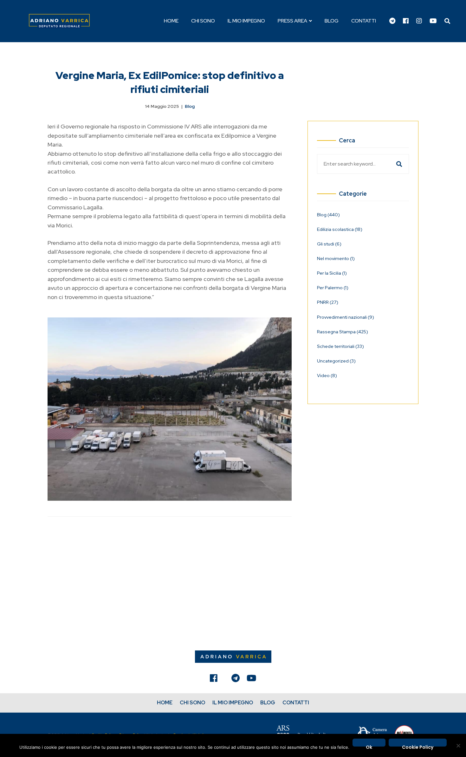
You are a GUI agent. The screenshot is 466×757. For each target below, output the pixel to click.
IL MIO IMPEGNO (232, 702)
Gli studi (329, 244)
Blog (190, 106)
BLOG (267, 702)
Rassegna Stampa (342, 332)
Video (327, 375)
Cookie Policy (417, 745)
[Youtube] (433, 21)
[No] (458, 745)
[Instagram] (419, 21)
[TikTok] (224, 679)
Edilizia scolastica (339, 229)
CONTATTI (295, 702)
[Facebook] (406, 21)
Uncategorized (336, 361)
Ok (369, 745)
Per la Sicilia (332, 273)
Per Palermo (332, 287)
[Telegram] (392, 21)
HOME (164, 702)
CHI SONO (192, 702)
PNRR (327, 302)
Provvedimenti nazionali (345, 317)
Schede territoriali (340, 346)
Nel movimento (336, 258)
